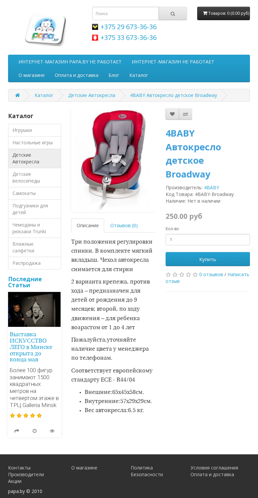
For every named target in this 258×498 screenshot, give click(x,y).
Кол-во (172, 229)
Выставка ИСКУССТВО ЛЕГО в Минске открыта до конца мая (31, 347)
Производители (26, 474)
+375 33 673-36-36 (128, 37)
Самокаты (24, 193)
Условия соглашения (214, 467)
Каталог (138, 75)
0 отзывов (211, 274)
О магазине (31, 75)
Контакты (19, 467)
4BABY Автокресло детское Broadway (173, 95)
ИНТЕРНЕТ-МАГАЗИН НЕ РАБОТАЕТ (173, 61)
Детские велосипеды (26, 177)
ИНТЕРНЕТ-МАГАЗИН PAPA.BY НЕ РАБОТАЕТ (70, 61)
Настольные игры (32, 142)
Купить (207, 259)
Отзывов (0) (124, 225)
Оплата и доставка (76, 75)
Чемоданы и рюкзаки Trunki (29, 228)
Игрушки (22, 130)
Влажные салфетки (23, 247)
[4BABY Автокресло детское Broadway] (113, 160)
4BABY (211, 187)
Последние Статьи (25, 282)
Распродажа (26, 263)
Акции (15, 481)
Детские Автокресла (91, 95)
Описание (88, 225)
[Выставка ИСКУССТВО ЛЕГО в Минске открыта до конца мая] (34, 309)
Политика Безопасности (147, 471)
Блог (114, 75)
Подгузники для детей (30, 208)
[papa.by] (45, 29)
